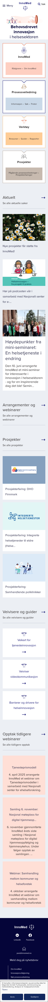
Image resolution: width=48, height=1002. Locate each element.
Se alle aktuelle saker (15, 200)
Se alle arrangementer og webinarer (19, 412)
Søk (43, 4)
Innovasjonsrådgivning (20, 973)
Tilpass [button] (5, 990)
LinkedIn (17, 940)
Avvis (12, 997)
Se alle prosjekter (13, 442)
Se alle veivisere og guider (20, 614)
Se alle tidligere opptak (17, 739)
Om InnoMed (16, 969)
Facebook (30, 940)
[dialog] (24, 991)
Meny (10, 5)
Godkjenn (35, 997)
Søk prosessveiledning (20, 977)
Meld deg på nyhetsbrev (24, 960)
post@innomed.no (24, 953)
